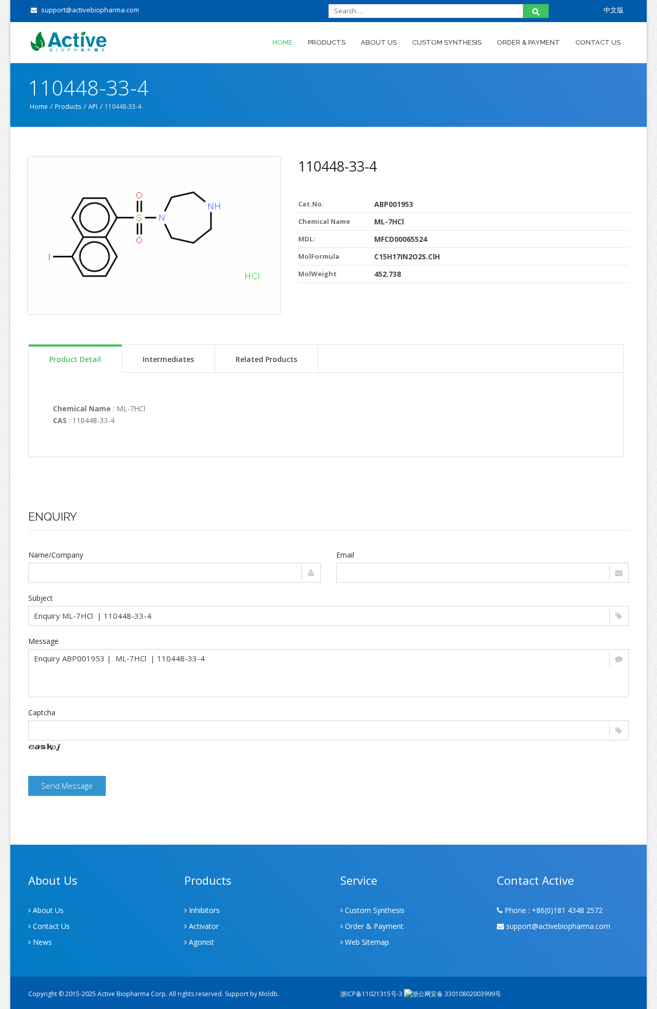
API (93, 106)
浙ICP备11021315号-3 (371, 993)
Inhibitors (203, 910)
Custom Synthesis (446, 42)
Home (283, 42)
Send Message (67, 785)
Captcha (41, 712)
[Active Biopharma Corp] (103, 42)
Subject (40, 598)
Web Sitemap (366, 942)
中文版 (614, 9)
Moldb (268, 993)
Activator (203, 926)
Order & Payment (528, 42)
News (41, 942)
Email (345, 555)
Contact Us (598, 42)
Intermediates (168, 359)
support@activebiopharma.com (89, 9)
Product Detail (75, 359)
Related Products (266, 359)
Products (326, 42)
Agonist (200, 942)
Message (43, 641)
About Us (379, 42)
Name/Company (55, 555)
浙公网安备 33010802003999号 (456, 993)
